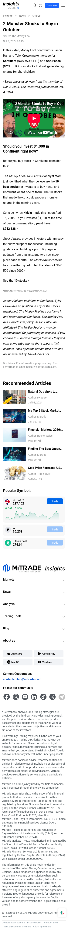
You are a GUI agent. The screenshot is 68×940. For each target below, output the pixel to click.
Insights (7, 15)
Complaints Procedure (13, 922)
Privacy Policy (34, 922)
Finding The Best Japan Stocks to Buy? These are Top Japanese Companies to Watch (45, 449)
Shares (36, 15)
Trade (55, 501)
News (22, 15)
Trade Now (51, 5)
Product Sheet (51, 922)
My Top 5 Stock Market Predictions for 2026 (43, 410)
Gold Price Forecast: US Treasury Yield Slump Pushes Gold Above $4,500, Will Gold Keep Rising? (44, 468)
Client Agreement (42, 926)
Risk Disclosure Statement (17, 926)
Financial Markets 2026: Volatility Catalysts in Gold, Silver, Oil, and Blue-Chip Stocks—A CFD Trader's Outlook (46, 429)
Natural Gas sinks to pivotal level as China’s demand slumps (43, 391)
